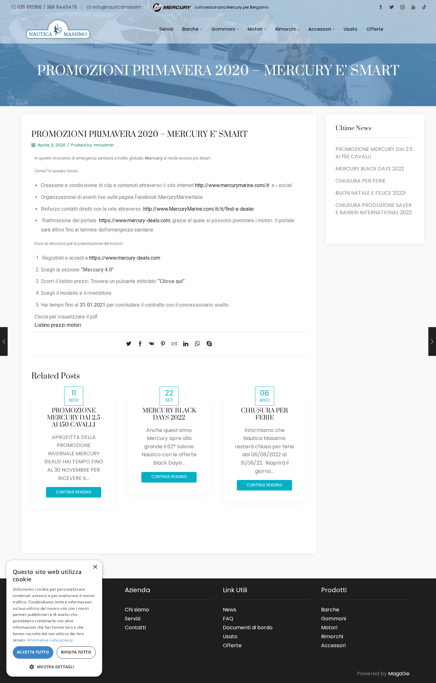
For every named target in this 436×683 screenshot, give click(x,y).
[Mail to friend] (174, 344)
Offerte (374, 29)
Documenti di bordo (248, 627)
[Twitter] (391, 7)
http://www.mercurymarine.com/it (232, 185)
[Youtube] (413, 7)
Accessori (319, 29)
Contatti (135, 626)
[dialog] (54, 618)
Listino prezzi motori (57, 325)
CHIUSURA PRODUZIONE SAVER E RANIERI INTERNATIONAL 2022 (373, 209)
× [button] (95, 567)
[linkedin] (186, 344)
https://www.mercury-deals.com (134, 220)
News (229, 609)
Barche (190, 29)
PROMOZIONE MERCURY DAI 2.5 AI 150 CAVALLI (73, 418)
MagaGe (399, 673)
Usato (350, 29)
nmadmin (104, 145)
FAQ (228, 618)
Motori (255, 29)
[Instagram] (402, 7)
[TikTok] (424, 7)
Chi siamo (137, 609)
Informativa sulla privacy (50, 640)
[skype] (207, 344)
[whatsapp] (197, 344)
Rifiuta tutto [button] (76, 652)
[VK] (151, 344)
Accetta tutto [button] (33, 652)
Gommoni (223, 29)
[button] (54, 666)
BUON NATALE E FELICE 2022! (370, 193)
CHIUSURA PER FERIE (264, 414)
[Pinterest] (163, 344)
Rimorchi (285, 29)
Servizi (166, 29)
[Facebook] (381, 7)
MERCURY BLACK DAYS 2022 (169, 414)
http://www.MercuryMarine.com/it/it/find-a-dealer (198, 209)
